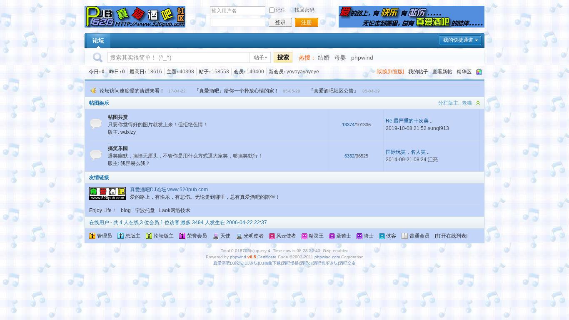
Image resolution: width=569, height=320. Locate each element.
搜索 (283, 57)
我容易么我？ (135, 163)
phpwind (362, 57)
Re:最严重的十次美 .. (409, 121)
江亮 (433, 159)
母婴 (340, 57)
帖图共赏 (118, 117)
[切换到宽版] (390, 72)
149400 (255, 72)
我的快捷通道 (458, 40)
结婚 (323, 57)
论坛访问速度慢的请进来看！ (132, 91)
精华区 (464, 72)
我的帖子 (418, 72)
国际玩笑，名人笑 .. (407, 152)
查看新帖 (442, 72)
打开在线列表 (451, 236)
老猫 (467, 103)
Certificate (267, 257)
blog (126, 210)
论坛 (98, 40)
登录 (280, 22)
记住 (281, 10)
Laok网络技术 (174, 210)
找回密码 (304, 10)
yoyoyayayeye (303, 72)
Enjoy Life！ (103, 210)
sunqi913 (438, 128)
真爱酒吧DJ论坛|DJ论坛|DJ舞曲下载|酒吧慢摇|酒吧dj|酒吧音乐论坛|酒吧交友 (284, 263)
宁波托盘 (145, 210)
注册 (306, 22)
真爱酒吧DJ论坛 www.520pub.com (169, 189)
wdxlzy (128, 132)
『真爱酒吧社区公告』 (334, 91)
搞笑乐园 (118, 148)
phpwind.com (327, 257)
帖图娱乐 (99, 103)
